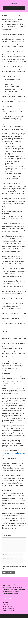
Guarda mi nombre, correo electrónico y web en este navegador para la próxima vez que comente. (14, 566)
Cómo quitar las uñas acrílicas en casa (12, 587)
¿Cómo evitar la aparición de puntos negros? (14, 589)
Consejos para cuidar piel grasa (11, 591)
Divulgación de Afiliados (9, 610)
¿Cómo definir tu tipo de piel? (10, 593)
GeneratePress (20, 616)
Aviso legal (5, 604)
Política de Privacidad (8, 608)
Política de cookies (7, 606)
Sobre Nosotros (7, 602)
